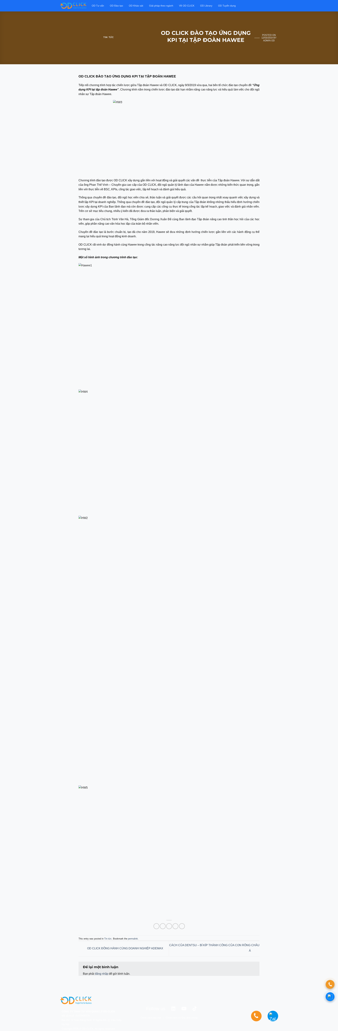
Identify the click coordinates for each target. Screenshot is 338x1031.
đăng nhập (101, 973)
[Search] (276, 5)
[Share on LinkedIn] (182, 926)
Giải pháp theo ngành (161, 5)
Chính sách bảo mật (150, 1017)
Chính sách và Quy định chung (181, 1017)
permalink (133, 938)
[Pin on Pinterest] (175, 926)
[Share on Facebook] (156, 926)
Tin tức (108, 37)
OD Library (206, 5)
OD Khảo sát (136, 5)
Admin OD (269, 40)
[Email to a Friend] (169, 926)
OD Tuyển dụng (227, 5)
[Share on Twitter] (163, 926)
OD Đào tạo (116, 5)
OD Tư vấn (98, 5)
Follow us (155, 1008)
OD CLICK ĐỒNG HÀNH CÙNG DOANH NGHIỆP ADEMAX (124, 948)
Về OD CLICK (186, 5)
